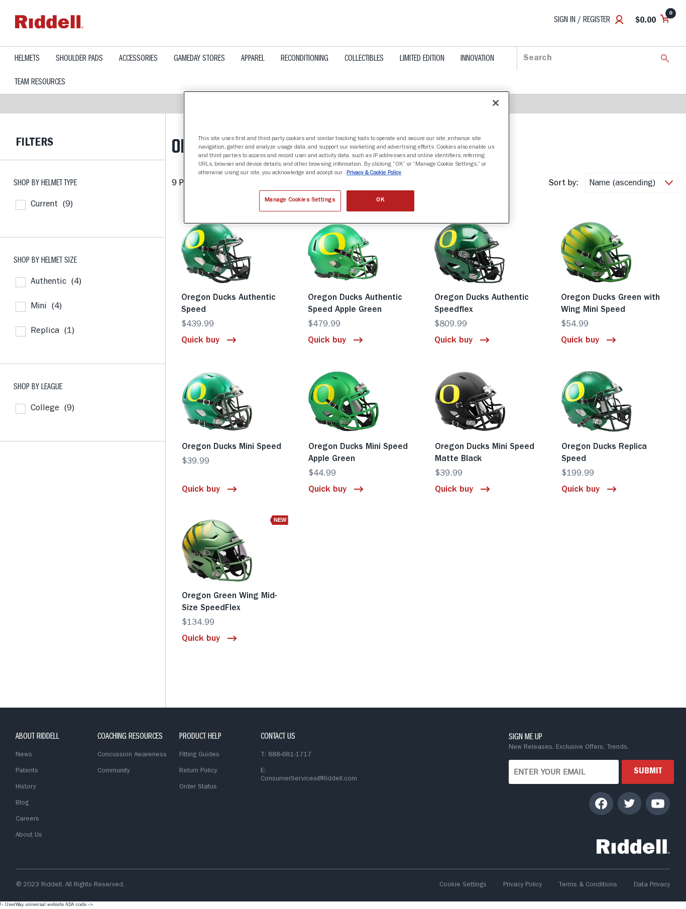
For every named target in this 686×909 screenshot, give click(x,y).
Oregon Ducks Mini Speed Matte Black (484, 453)
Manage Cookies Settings (300, 200)
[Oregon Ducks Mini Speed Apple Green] (361, 401)
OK (380, 200)
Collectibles (364, 59)
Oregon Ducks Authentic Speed (228, 304)
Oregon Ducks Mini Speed (231, 447)
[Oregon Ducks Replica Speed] (614, 401)
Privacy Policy (522, 885)
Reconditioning (304, 59)
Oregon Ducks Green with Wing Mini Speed (610, 304)
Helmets (27, 59)
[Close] (496, 103)
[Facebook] (601, 803)
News (24, 755)
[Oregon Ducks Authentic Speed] (234, 252)
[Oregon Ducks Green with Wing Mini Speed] (614, 252)
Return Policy (198, 771)
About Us (29, 835)
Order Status (198, 787)
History (26, 787)
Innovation (477, 59)
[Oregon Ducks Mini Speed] (235, 401)
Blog (22, 803)
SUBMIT (648, 771)
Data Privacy (652, 885)
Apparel (253, 59)
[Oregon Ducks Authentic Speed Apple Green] (361, 252)
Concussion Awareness (132, 755)
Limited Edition (422, 59)
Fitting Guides (199, 755)
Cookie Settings (463, 885)
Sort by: (563, 183)
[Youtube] (657, 803)
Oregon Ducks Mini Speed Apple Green (358, 453)
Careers (27, 819)
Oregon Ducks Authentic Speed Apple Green (355, 304)
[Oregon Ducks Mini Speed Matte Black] (488, 401)
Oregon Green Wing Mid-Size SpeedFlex (229, 602)
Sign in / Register (582, 20)
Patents (27, 771)
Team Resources (40, 82)
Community (113, 771)
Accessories (138, 59)
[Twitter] (629, 803)
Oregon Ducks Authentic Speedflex (481, 304)
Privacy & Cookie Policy (374, 173)
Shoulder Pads (79, 59)
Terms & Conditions (587, 885)
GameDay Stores (199, 59)
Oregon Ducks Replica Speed (604, 453)
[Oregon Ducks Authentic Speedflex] (487, 252)
